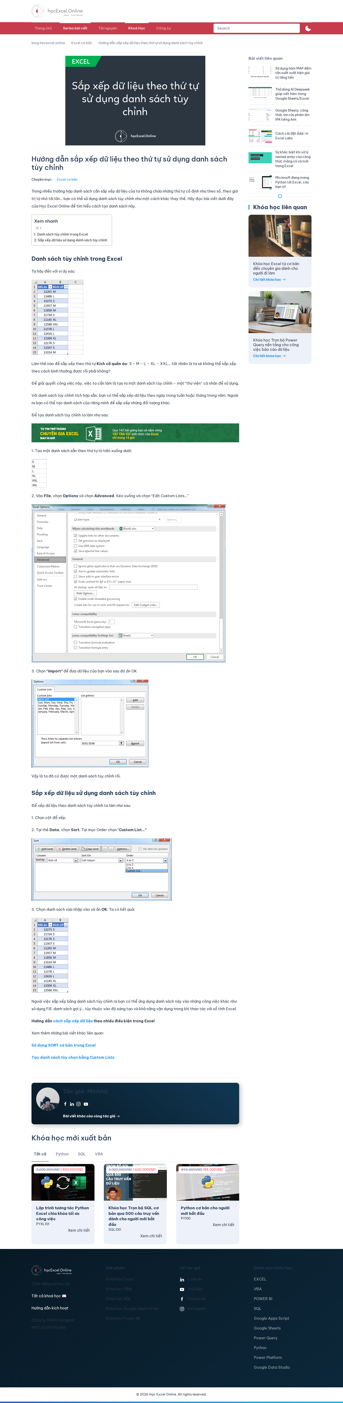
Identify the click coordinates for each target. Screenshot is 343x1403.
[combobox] (257, 28)
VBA (258, 1289)
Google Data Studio (272, 1367)
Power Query (265, 1338)
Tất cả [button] (40, 1154)
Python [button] (62, 1154)
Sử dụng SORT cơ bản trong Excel (64, 1045)
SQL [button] (82, 1154)
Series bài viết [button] (75, 28)
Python (260, 1347)
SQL (258, 1308)
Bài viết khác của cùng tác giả (89, 1116)
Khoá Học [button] (136, 28)
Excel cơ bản (67, 179)
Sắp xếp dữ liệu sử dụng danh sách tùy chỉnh (72, 240)
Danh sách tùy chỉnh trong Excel (62, 234)
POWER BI (263, 1298)
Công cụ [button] (163, 28)
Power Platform (268, 1357)
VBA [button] (99, 1154)
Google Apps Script (271, 1318)
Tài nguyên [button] (107, 28)
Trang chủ (43, 28)
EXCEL (260, 1279)
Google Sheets (267, 1328)
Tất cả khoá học (49, 1296)
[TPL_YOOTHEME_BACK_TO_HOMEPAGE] (61, 11)
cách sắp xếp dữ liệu (73, 1021)
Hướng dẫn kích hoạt (50, 1308)
